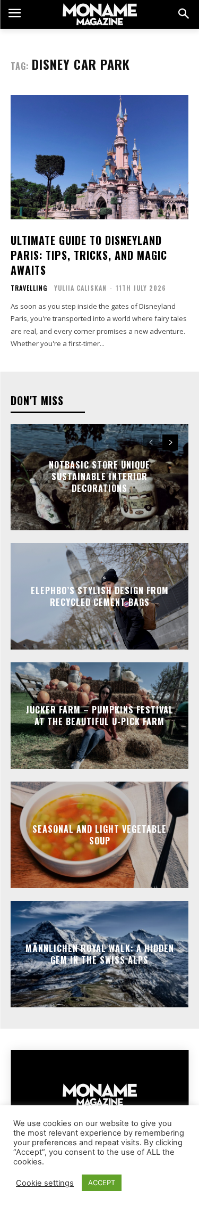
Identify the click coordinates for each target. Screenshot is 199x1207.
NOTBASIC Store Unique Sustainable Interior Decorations (99, 476)
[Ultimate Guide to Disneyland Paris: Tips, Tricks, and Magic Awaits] (99, 157)
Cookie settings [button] (45, 1183)
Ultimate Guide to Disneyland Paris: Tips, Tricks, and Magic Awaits (89, 255)
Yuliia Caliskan (80, 287)
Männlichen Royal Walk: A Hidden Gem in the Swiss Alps (99, 953)
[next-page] (170, 442)
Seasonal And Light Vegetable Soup (99, 834)
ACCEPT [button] (101, 1182)
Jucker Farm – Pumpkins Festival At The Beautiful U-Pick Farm (100, 715)
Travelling (29, 288)
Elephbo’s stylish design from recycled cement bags (100, 596)
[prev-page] (151, 442)
